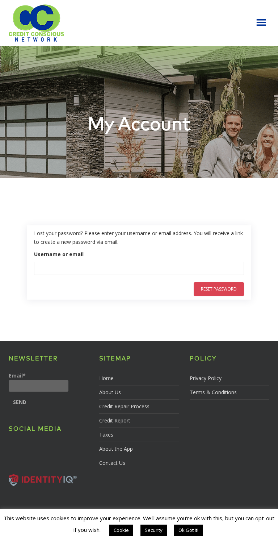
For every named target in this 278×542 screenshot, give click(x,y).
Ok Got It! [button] (188, 530)
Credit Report (114, 420)
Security (154, 530)
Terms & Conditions (213, 392)
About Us (110, 392)
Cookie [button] (121, 530)
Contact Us (112, 462)
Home (106, 378)
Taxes (106, 434)
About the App (116, 448)
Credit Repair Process (124, 406)
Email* (17, 375)
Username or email (59, 254)
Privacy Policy (206, 378)
